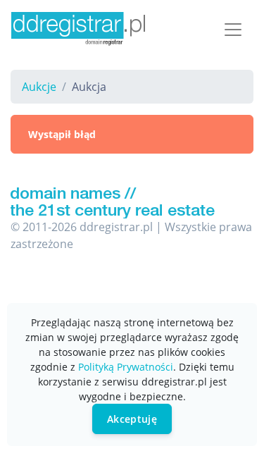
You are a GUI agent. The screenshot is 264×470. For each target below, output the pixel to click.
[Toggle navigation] (233, 30)
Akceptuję (132, 419)
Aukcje (39, 86)
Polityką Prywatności (125, 366)
